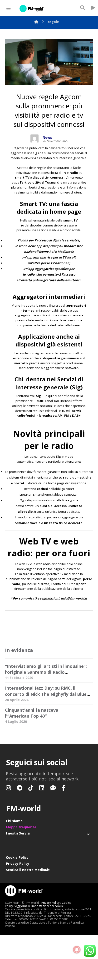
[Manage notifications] (77, 950)
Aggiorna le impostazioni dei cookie (39, 906)
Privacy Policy (17, 863)
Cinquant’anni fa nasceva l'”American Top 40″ (31, 713)
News (47, 137)
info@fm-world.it (74, 598)
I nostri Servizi (18, 833)
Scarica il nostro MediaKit (28, 869)
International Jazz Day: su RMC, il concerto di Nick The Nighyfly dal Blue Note (46, 694)
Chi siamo (14, 821)
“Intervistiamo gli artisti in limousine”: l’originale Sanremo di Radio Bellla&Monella (46, 672)
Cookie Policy (17, 857)
